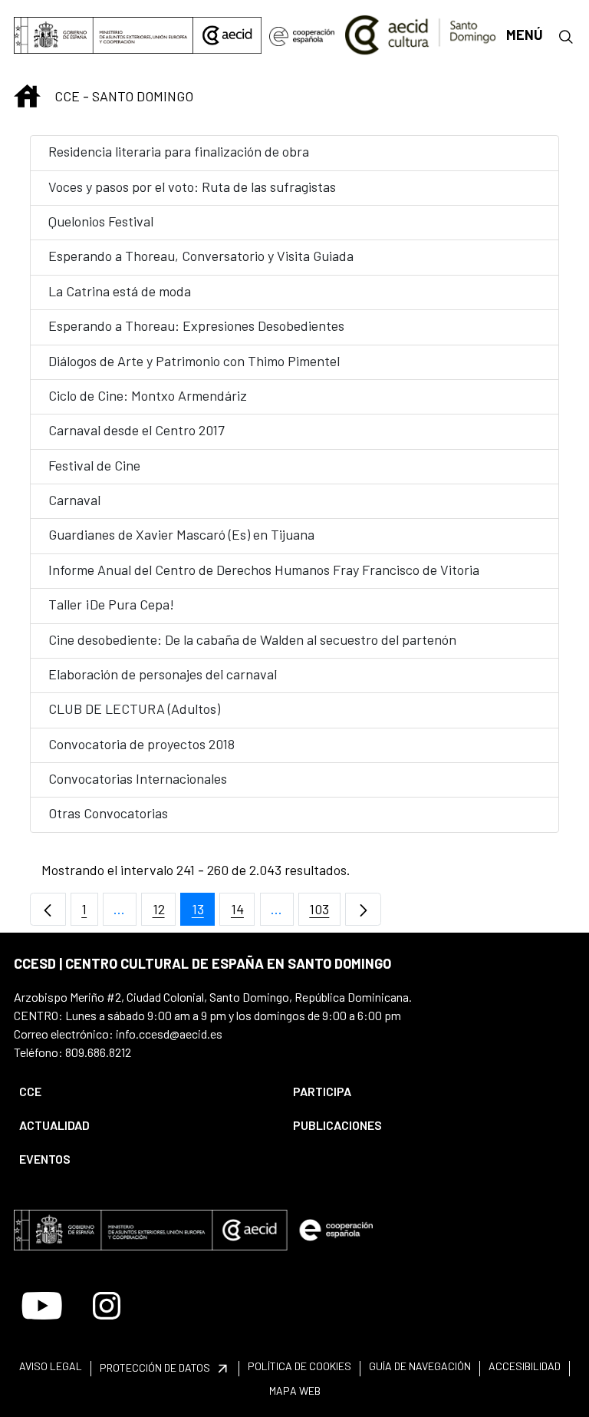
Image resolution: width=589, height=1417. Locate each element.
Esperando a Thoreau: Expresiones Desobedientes (196, 325)
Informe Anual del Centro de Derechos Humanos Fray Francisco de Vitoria (263, 569)
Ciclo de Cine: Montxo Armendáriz (147, 395)
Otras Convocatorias (108, 812)
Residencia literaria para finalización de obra (180, 151)
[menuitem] (143, 1091)
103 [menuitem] (325, 913)
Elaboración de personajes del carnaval (162, 674)
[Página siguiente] (363, 909)
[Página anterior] (48, 909)
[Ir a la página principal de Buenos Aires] (420, 33)
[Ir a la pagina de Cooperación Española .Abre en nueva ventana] (302, 35)
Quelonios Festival (100, 221)
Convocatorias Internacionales (137, 778)
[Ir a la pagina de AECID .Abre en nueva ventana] (227, 35)
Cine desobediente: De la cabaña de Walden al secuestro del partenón (252, 639)
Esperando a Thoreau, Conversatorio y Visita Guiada (201, 255)
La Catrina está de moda (119, 290)
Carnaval (74, 499)
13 (203, 913)
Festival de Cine (94, 465)
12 (164, 913)
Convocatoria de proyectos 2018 (141, 743)
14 (243, 913)
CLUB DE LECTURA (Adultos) (134, 708)
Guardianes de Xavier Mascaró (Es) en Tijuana (181, 534)
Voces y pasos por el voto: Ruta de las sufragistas (192, 186)
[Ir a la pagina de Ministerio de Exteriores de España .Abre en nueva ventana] (103, 35)
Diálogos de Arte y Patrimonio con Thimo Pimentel (194, 360)
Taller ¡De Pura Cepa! (111, 604)
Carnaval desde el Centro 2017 (136, 429)
